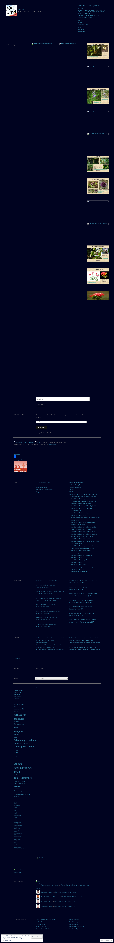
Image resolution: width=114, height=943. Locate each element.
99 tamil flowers (39, 687)
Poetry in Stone (40, 924)
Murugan (15, 735)
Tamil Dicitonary (74, 919)
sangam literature (23, 767)
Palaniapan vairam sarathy (22, 743)
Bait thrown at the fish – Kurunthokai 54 (46, 606)
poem (16, 750)
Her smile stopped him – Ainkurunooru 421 (78, 588)
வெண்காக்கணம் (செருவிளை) (20, 848)
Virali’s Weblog (73, 929)
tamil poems (16, 788)
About (38, 485)
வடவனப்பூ (16, 841)
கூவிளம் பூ (16, 820)
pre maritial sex (17, 755)
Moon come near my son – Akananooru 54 (46, 586)
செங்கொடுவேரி (17, 828)
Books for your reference (76, 482)
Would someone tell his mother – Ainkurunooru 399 (83, 614)
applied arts (17, 872)
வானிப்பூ (15, 844)
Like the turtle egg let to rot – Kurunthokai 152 (49, 612)
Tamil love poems (19, 781)
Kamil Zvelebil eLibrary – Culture (81, 504)
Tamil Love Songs (19, 784)
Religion (81, 27)
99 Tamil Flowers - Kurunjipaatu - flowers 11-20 (50, 650)
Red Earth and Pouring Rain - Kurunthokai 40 (82, 647)
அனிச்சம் (15, 798)
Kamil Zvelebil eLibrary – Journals (81, 539)
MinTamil (39, 922)
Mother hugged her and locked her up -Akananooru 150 (50, 593)
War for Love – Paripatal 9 (46, 581)
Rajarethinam (46, 892)
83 (17, 467)
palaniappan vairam (24, 746)
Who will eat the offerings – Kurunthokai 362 (48, 619)
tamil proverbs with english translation (22, 794)
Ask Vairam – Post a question (88, 6)
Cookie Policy (8, 940)
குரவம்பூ (15, 812)
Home (80, 20)
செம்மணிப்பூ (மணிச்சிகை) (19, 830)
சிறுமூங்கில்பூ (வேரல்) (18, 825)
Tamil (17, 771)
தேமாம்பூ (15, 831)
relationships (17, 757)
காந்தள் (15, 808)
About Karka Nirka (85, 18)
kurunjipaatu (16, 721)
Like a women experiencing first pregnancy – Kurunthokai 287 (82, 621)
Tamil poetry (18, 791)
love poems (16, 734)
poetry (16, 753)
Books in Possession (75, 487)
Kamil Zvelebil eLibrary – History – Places (83, 532)
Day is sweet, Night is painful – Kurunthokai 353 (81, 608)
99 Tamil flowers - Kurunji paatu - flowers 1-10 (50, 638)
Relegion (16, 759)
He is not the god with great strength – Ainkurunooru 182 (81, 601)
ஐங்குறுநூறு (17, 805)
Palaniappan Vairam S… (50, 897)
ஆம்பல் (15, 800)
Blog (37, 492)
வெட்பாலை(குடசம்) (17, 847)
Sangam (18, 763)
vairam (16, 797)
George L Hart (19, 704)
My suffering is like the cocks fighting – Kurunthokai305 (48, 599)
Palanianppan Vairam (25, 740)
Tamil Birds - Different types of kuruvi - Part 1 (50, 645)
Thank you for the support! (88, 15)
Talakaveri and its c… (49, 885)
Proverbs (81, 32)
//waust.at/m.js (52, 445)
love (16, 727)
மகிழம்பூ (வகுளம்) (17, 836)
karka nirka (20, 714)
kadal (15, 706)
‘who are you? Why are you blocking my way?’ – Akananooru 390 (84, 595)
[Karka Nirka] (15, 457)
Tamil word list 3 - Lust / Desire (45, 647)
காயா (15, 810)
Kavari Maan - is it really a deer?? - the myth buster (84, 650)
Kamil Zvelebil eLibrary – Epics (80, 513)
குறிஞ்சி (15, 813)
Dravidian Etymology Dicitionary (45, 919)
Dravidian (16, 698)
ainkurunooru (17, 692)
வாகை (15, 842)
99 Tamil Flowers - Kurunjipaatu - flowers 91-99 (83, 640)
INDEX (71, 492)
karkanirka (19, 718)
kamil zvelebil (19, 709)
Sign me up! (41, 427)
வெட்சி (15, 845)
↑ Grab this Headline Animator (40, 860)
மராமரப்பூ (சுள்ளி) (17, 837)
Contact (71, 489)
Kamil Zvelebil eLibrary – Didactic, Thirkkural (84, 506)
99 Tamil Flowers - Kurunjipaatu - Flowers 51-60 (83, 638)
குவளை (15, 817)
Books (80, 8)
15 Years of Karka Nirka (43, 482)
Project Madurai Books (42, 929)
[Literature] (39, 442)
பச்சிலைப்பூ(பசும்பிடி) (18, 833)
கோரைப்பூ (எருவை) (17, 822)
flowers (15, 702)
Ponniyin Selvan (41, 926)
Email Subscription (19, 414)
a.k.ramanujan (19, 690)
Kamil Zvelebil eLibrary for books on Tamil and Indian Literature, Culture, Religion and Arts (92, 12)
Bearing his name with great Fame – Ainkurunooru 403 (83, 582)
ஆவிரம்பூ (15, 802)
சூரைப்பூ (15, 826)
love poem (19, 731)
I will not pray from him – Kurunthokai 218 (46, 625)
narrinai (15, 737)
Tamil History (16, 774)
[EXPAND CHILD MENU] (77, 8)
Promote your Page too (20, 460)
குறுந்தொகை (17, 815)
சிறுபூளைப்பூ (16, 823)
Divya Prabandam (17, 696)
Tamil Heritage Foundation (77, 922)
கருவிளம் (15, 807)
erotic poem (16, 700)
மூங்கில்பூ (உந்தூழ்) (17, 839)
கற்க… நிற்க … (21, 9)
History (81, 29)
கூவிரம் (15, 819)
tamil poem (18, 786)
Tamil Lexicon (73, 924)
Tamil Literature (23, 777)
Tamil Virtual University (76, 926)
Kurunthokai (83, 22)
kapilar (16, 711)
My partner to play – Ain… (65, 892)
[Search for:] (63, 399)
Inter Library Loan (76, 485)
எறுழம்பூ (15, 803)
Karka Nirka (17, 454)
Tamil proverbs (17, 792)
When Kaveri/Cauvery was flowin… (75, 885)
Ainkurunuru (83, 25)
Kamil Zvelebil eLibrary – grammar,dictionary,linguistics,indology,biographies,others (85, 517)
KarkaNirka (17, 658)
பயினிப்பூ (15, 834)
